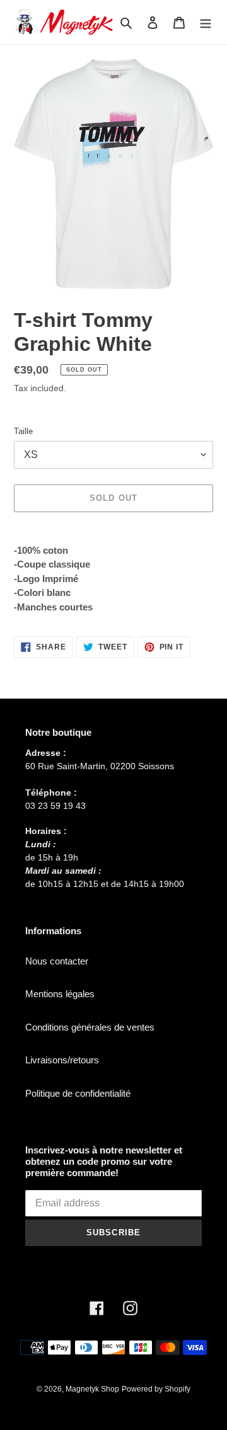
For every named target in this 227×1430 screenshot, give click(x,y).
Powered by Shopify (156, 1389)
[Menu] (205, 22)
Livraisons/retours (62, 1060)
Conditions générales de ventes (89, 1027)
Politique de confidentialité (78, 1093)
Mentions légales (60, 993)
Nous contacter (56, 961)
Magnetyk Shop (92, 1389)
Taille (23, 431)
